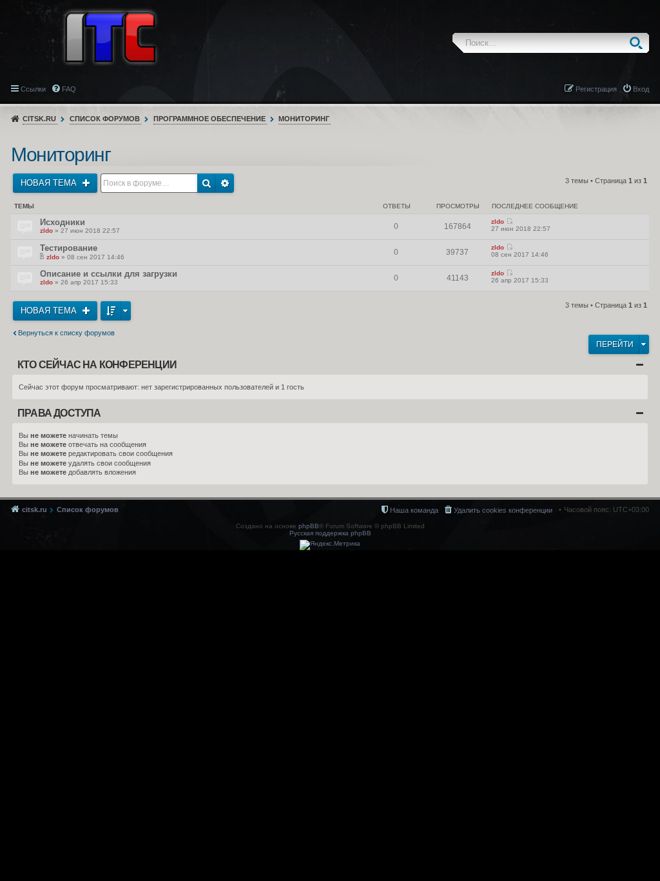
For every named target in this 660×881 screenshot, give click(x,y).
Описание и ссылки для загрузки (108, 274)
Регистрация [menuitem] (596, 89)
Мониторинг (303, 119)
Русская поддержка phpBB (330, 533)
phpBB (308, 526)
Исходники (62, 222)
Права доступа (59, 413)
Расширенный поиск (225, 183)
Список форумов (105, 119)
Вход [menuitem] (641, 89)
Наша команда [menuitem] (414, 510)
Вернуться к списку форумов (66, 333)
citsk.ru (39, 119)
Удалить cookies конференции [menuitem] (503, 510)
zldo (46, 230)
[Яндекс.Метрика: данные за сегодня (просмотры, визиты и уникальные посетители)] (330, 545)
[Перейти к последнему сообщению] (509, 221)
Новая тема (50, 183)
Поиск (639, 43)
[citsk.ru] (110, 36)
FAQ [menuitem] (69, 89)
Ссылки (33, 89)
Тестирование (68, 248)
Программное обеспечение (209, 119)
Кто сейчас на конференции (97, 364)
